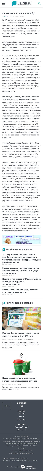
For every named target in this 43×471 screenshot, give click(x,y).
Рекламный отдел (21, 427)
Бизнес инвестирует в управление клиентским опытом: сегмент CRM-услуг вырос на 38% (21, 271)
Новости (21, 414)
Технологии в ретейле (27, 339)
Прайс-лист (22, 430)
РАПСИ (6, 16)
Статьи (19, 339)
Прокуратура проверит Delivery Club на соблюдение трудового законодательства (21, 281)
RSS (21, 406)
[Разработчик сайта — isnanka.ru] (28, 467)
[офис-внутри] (21, 236)
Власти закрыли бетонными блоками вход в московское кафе (20, 291)
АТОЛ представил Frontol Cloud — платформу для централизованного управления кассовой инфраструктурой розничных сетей (21, 258)
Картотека (21, 419)
